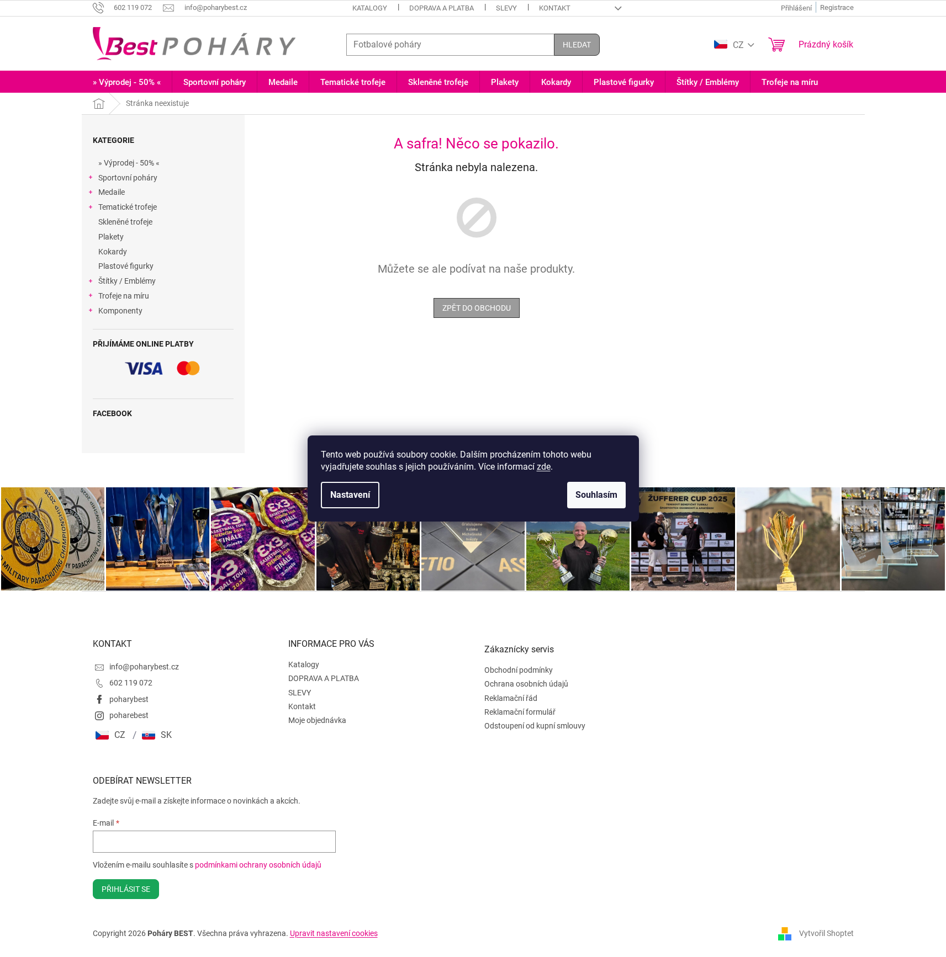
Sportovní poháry (127, 177)
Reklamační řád (510, 698)
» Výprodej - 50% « (129, 162)
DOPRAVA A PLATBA (441, 8)
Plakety (111, 236)
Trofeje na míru (123, 295)
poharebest (129, 715)
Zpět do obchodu (476, 308)
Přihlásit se (126, 889)
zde (544, 466)
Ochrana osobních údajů (526, 683)
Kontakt (554, 8)
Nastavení (350, 495)
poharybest (129, 699)
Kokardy (112, 251)
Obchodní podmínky (518, 670)
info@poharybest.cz (144, 666)
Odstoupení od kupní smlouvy (534, 725)
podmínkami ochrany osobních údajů (258, 864)
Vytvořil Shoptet (826, 933)
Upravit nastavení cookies (334, 933)
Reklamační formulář (520, 712)
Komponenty (120, 310)
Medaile (111, 192)
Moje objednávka (317, 720)
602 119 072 (130, 682)
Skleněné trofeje (125, 221)
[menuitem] (127, 82)
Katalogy (369, 8)
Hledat (577, 44)
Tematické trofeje (127, 207)
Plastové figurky (126, 266)
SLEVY (506, 8)
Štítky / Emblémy (127, 281)
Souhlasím (596, 495)
